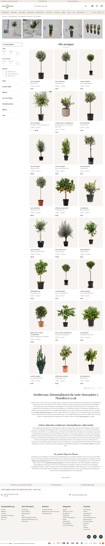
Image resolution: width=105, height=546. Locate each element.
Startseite (4, 16)
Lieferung (3, 513)
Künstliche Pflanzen (9, 168)
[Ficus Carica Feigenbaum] (66, 316)
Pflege (4, 178)
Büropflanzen (7, 161)
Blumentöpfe (6, 164)
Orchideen (86, 523)
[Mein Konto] (92, 6)
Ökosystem (7, 147)
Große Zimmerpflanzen (9, 140)
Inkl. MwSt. (94, 12)
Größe (4, 129)
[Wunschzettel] (97, 6)
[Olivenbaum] (91, 191)
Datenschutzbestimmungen (29, 517)
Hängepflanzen (7, 143)
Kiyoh (10, 543)
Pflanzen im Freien (8, 175)
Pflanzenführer (7, 182)
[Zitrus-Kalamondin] (66, 191)
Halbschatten (11, 71)
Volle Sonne (11, 76)
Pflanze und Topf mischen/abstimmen (8, 186)
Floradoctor (6, 201)
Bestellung (4, 517)
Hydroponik (6, 171)
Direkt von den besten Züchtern (10, 1)
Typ (19, 16)
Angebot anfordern (47, 509)
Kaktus (85, 525)
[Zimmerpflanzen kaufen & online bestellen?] (7, 6)
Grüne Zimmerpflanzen (9, 138)
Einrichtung (6, 154)
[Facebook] (95, 537)
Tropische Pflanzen (8, 135)
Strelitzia (85, 527)
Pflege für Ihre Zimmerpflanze (40, 461)
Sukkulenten (86, 515)
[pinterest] (101, 537)
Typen (4, 127)
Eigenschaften (6, 131)
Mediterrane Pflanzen (26, 16)
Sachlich (5, 191)
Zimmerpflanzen (12, 16)
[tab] (11, 518)
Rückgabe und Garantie (7, 515)
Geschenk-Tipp (6, 157)
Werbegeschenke (47, 513)
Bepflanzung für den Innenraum (50, 511)
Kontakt (3, 509)
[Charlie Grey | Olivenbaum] (66, 106)
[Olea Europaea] (41, 64)
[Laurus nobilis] (91, 64)
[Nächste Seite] (101, 388)
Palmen (6, 142)
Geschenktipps (84, 416)
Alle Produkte (87, 509)
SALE (3, 121)
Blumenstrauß (7, 150)
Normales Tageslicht (12, 74)
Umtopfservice (43, 1)
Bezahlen (3, 511)
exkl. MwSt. (102, 12)
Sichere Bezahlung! (73, 1)
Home (4, 198)
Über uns (3, 519)
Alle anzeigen (37, 16)
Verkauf (65, 509)
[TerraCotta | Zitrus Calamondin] (41, 316)
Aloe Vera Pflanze (88, 521)
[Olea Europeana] (66, 233)
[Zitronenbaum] (91, 233)
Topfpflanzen (6, 152)
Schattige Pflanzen (8, 149)
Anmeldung (25, 509)
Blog (23, 515)
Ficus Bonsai (86, 529)
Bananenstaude (87, 519)
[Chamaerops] (91, 316)
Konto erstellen (26, 511)
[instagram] (89, 537)
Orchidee (6, 137)
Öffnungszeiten (26, 513)
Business (5, 205)
